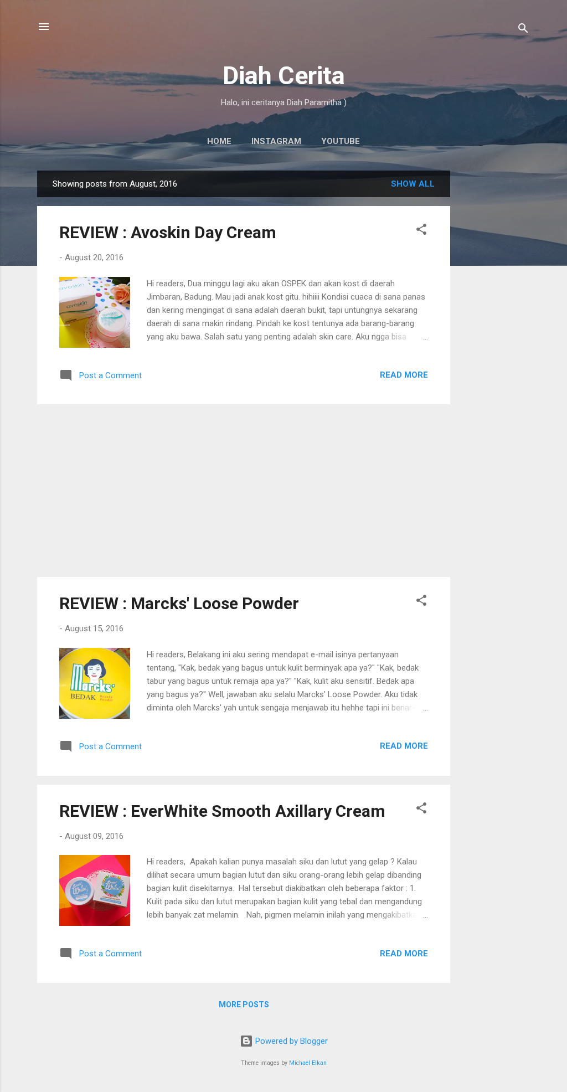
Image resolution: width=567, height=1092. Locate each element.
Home (219, 141)
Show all (413, 184)
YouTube (340, 141)
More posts (244, 1004)
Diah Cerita (284, 75)
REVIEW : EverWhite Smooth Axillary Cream (222, 811)
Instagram (276, 141)
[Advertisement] (494, 337)
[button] (421, 231)
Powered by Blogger (290, 1041)
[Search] (523, 30)
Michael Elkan (308, 1063)
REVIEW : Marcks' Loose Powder (179, 603)
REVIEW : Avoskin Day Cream (167, 232)
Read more (404, 375)
